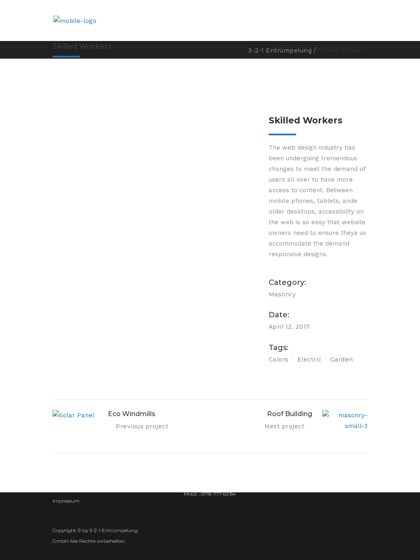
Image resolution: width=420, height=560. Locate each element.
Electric (309, 359)
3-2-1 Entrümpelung (280, 50)
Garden (341, 359)
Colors (279, 359)
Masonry (282, 294)
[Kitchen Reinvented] (154, 117)
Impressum (66, 501)
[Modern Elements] (154, 105)
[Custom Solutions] (154, 128)
